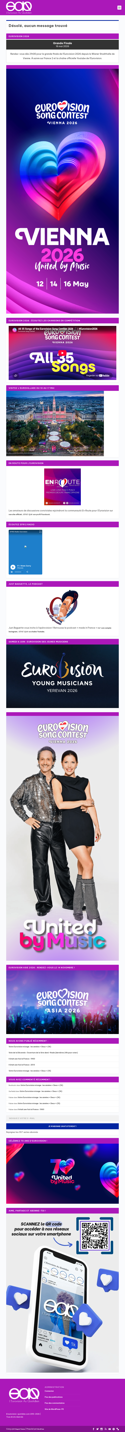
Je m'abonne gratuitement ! (62, 1126)
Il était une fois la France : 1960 (22, 1059)
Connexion (49, 1391)
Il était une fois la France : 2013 (22, 1065)
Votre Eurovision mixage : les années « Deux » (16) (30, 1047)
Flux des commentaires (54, 1403)
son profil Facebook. (42, 514)
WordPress (40, 1429)
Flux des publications (53, 1397)
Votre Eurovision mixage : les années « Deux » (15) (30, 1071)
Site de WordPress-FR (54, 1409)
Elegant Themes (20, 1429)
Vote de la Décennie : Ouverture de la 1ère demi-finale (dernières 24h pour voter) (43, 1053)
